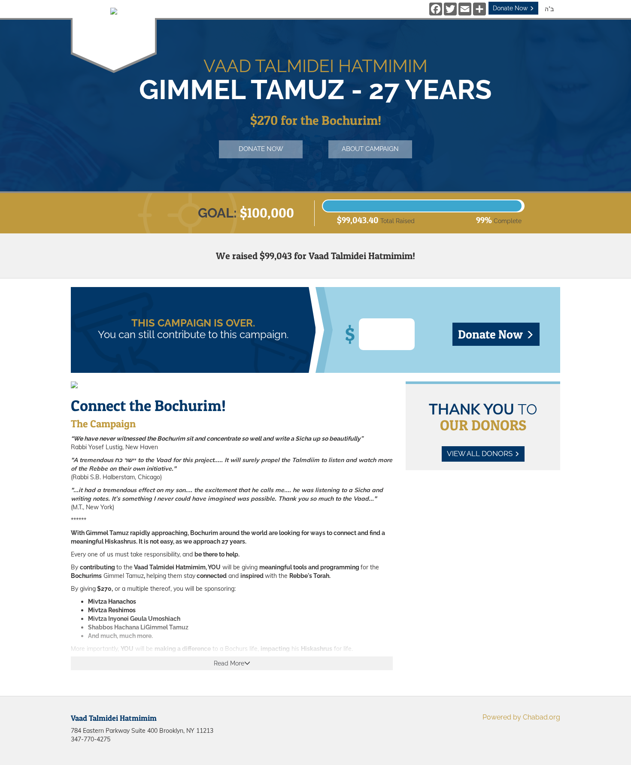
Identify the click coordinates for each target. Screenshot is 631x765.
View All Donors (480, 453)
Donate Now (511, 8)
